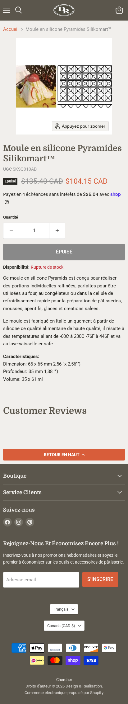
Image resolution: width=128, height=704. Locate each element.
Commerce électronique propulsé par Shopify (64, 692)
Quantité (10, 217)
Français (61, 609)
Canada (61, 625)
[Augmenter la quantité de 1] (57, 231)
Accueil (11, 29)
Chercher (64, 679)
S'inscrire (100, 579)
